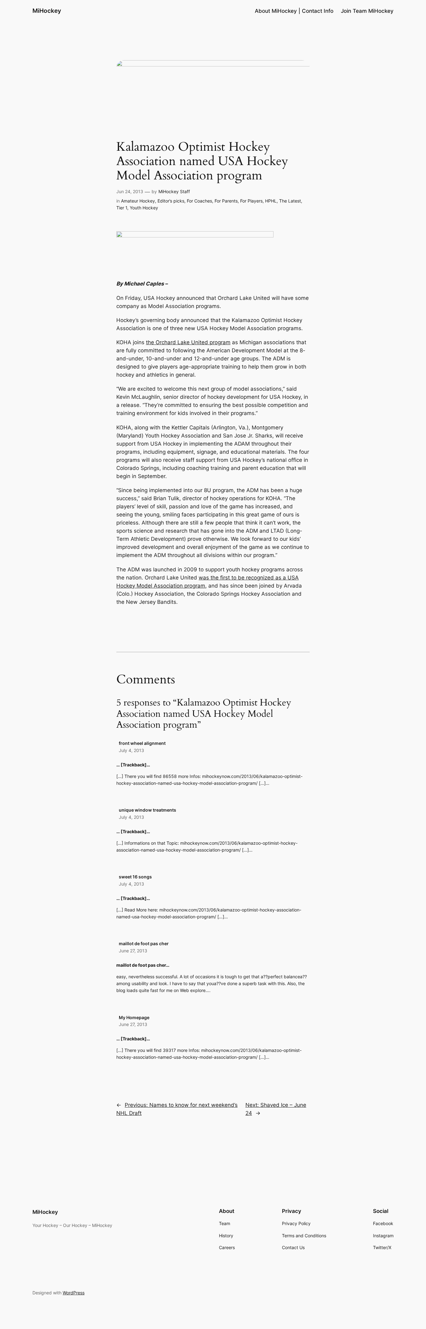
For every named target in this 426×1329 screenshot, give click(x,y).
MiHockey (46, 10)
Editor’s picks (170, 200)
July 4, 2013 (131, 750)
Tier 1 (121, 207)
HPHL (271, 200)
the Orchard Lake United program (188, 342)
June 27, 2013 (133, 950)
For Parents (226, 200)
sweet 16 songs (135, 876)
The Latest (290, 200)
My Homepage (134, 1017)
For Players (251, 200)
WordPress (74, 1292)
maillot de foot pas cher (144, 943)
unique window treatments (147, 810)
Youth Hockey (144, 207)
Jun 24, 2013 (129, 191)
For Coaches (199, 200)
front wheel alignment (142, 743)
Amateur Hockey (138, 200)
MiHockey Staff (174, 191)
